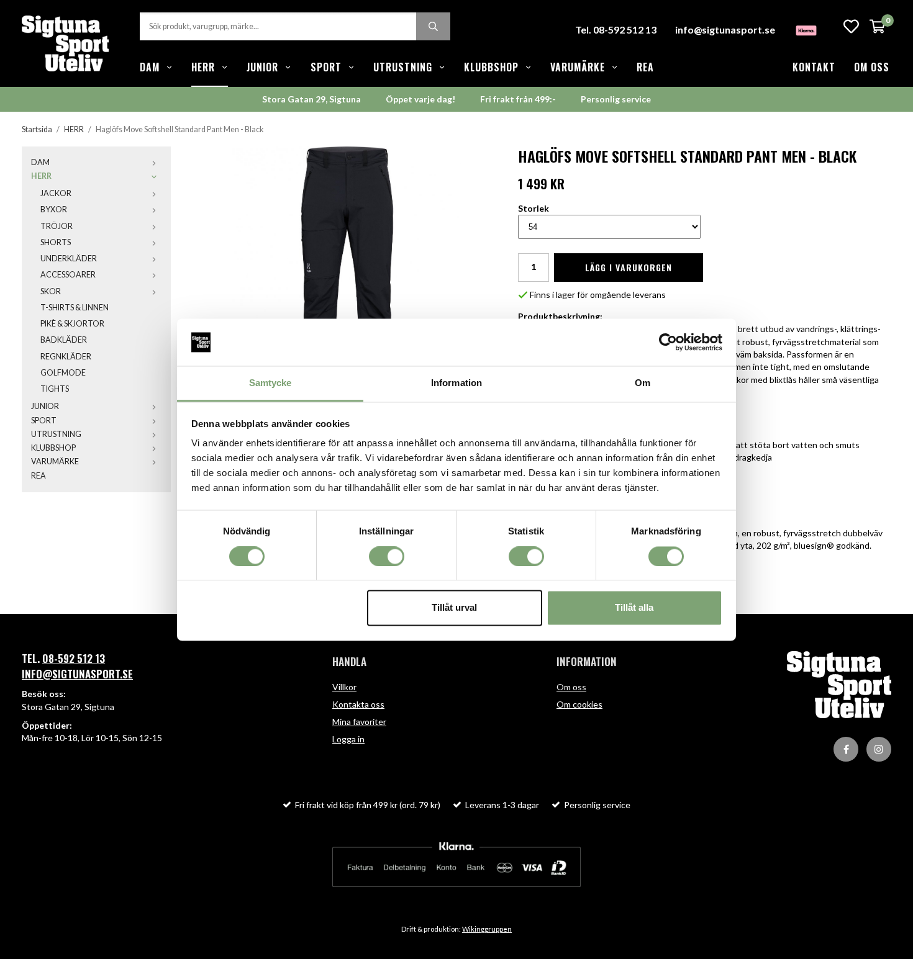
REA (645, 67)
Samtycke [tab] (270, 383)
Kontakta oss (358, 704)
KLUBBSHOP (491, 67)
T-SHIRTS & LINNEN (74, 307)
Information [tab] (456, 383)
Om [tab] (642, 383)
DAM (150, 67)
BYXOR (53, 209)
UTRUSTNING (402, 67)
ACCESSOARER (68, 274)
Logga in (348, 739)
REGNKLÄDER (65, 356)
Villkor (344, 687)
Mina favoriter (359, 721)
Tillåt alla (634, 608)
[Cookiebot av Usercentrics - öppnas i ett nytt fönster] (668, 342)
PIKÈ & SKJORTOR (72, 323)
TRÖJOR (56, 226)
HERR (203, 67)
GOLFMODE (63, 372)
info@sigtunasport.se (725, 29)
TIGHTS (54, 389)
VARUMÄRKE (577, 67)
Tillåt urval (454, 608)
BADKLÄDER (63, 339)
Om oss (871, 67)
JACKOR (55, 193)
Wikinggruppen (487, 929)
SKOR (50, 291)
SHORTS (55, 242)
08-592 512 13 (73, 658)
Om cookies (579, 704)
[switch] (386, 556)
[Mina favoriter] (851, 26)
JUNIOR (262, 67)
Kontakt (814, 67)
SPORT (326, 67)
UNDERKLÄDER (68, 258)
